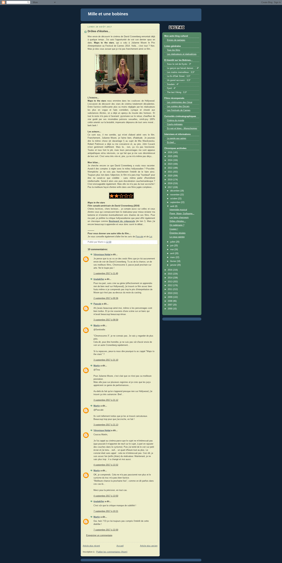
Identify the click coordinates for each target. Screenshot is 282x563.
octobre (174, 198)
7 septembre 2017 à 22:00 (106, 530)
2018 (170, 183)
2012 (170, 285)
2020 (170, 176)
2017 (170, 187)
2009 (170, 297)
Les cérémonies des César (179, 102)
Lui (150, 236)
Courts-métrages (175, 124)
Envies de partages (176, 40)
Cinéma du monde (175, 120)
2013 (170, 282)
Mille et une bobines (108, 13)
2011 (170, 289)
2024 (170, 160)
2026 (170, 152)
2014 (170, 278)
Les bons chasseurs (179, 217)
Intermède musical (178, 210)
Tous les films (173, 50)
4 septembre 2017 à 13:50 (106, 496)
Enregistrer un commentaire (99, 535)
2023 (170, 164)
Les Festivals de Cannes (178, 110)
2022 (170, 168)
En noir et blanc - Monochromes (182, 128)
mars (173, 257)
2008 (170, 301)
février (173, 261)
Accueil (120, 546)
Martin (97, 325)
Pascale (139, 236)
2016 (170, 270)
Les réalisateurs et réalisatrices (181, 54)
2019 (170, 180)
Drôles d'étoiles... (178, 221)
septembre (175, 202)
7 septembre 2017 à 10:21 (106, 511)
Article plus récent (91, 546)
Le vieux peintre (177, 237)
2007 (170, 305)
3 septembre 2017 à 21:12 (106, 400)
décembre (175, 191)
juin (172, 245)
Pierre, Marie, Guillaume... (182, 213)
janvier (173, 265)
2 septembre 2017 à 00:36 (106, 298)
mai (172, 249)
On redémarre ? (177, 225)
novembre (175, 195)
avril (172, 253)
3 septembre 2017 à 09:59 (106, 320)
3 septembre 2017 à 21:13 (106, 425)
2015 (170, 274)
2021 (170, 172)
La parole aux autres (176, 138)
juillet (173, 242)
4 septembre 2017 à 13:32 (106, 465)
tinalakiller (99, 279)
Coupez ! (174, 229)
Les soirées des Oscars (178, 106)
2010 (170, 293)
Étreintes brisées (178, 233)
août (172, 206)
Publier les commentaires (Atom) (111, 552)
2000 (170, 309)
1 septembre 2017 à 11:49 (106, 273)
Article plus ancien (148, 546)
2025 (170, 156)
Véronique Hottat (102, 254)
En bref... (171, 142)
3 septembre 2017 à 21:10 (106, 360)
